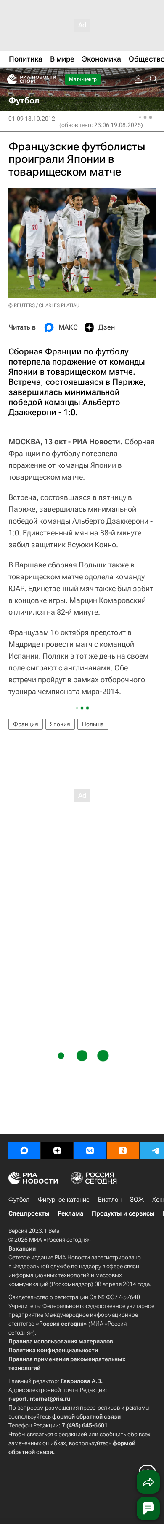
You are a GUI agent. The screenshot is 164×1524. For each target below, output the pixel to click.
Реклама (70, 1213)
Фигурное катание (64, 1199)
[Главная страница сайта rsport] (50, 79)
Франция (25, 724)
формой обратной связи (86, 1416)
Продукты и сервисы (123, 1213)
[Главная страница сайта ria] (9, 79)
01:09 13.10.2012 (31, 118)
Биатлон (110, 1199)
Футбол (18, 1199)
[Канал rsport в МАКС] (24, 1150)
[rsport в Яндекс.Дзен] (57, 1150)
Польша (93, 724)
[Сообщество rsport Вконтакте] (90, 1150)
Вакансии (22, 1248)
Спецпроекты (28, 1213)
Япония (60, 724)
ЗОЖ (137, 1199)
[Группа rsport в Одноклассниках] (123, 1150)
